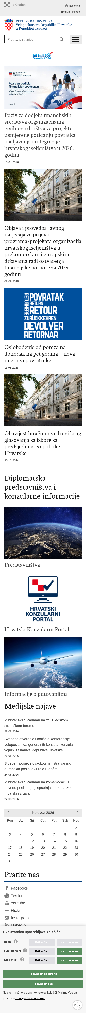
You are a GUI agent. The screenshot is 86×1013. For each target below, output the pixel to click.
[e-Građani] (16, 4)
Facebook (19, 888)
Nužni (8, 941)
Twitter (17, 895)
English (65, 11)
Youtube (18, 903)
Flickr (15, 910)
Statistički (11, 959)
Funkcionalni (12, 950)
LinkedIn (18, 925)
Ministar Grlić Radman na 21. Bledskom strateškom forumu (36, 725)
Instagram (20, 918)
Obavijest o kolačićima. (30, 998)
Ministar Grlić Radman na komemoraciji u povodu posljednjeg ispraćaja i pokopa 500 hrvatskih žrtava (38, 790)
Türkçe (76, 11)
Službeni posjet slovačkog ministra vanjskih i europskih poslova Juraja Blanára (39, 768)
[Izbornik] (76, 39)
